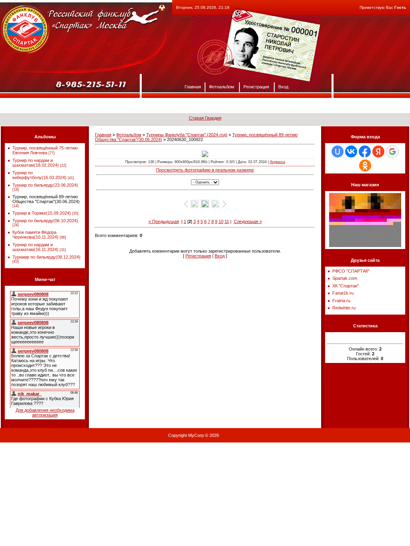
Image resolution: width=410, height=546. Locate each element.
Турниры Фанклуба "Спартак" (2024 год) (186, 134)
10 (221, 221)
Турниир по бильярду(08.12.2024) (46, 257)
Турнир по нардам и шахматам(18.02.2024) (35, 162)
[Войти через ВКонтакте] (351, 151)
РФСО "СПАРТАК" (351, 271)
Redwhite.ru (344, 307)
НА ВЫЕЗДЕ (188, 105)
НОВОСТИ (105, 105)
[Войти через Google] (392, 151)
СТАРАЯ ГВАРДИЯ (334, 105)
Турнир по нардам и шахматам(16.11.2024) (35, 247)
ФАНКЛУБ (65, 105)
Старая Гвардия (205, 118)
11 (227, 221)
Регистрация (256, 86)
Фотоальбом (221, 86)
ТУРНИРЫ (231, 105)
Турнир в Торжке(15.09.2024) (41, 213)
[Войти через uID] (338, 151)
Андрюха (277, 162)
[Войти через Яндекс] (378, 151)
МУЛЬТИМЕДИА (277, 105)
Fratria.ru (341, 300)
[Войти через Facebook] (365, 151)
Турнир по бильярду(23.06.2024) (45, 185)
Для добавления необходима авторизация (45, 412)
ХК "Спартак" (345, 285)
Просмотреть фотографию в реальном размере (205, 169)
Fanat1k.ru (343, 293)
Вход (283, 86)
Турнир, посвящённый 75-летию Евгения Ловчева (45, 150)
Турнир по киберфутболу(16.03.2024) (39, 175)
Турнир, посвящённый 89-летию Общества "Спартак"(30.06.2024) (46, 199)
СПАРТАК (145, 105)
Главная (193, 86)
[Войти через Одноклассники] (365, 165)
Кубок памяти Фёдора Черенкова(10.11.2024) (35, 234)
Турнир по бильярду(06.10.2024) (45, 220)
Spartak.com (344, 278)
